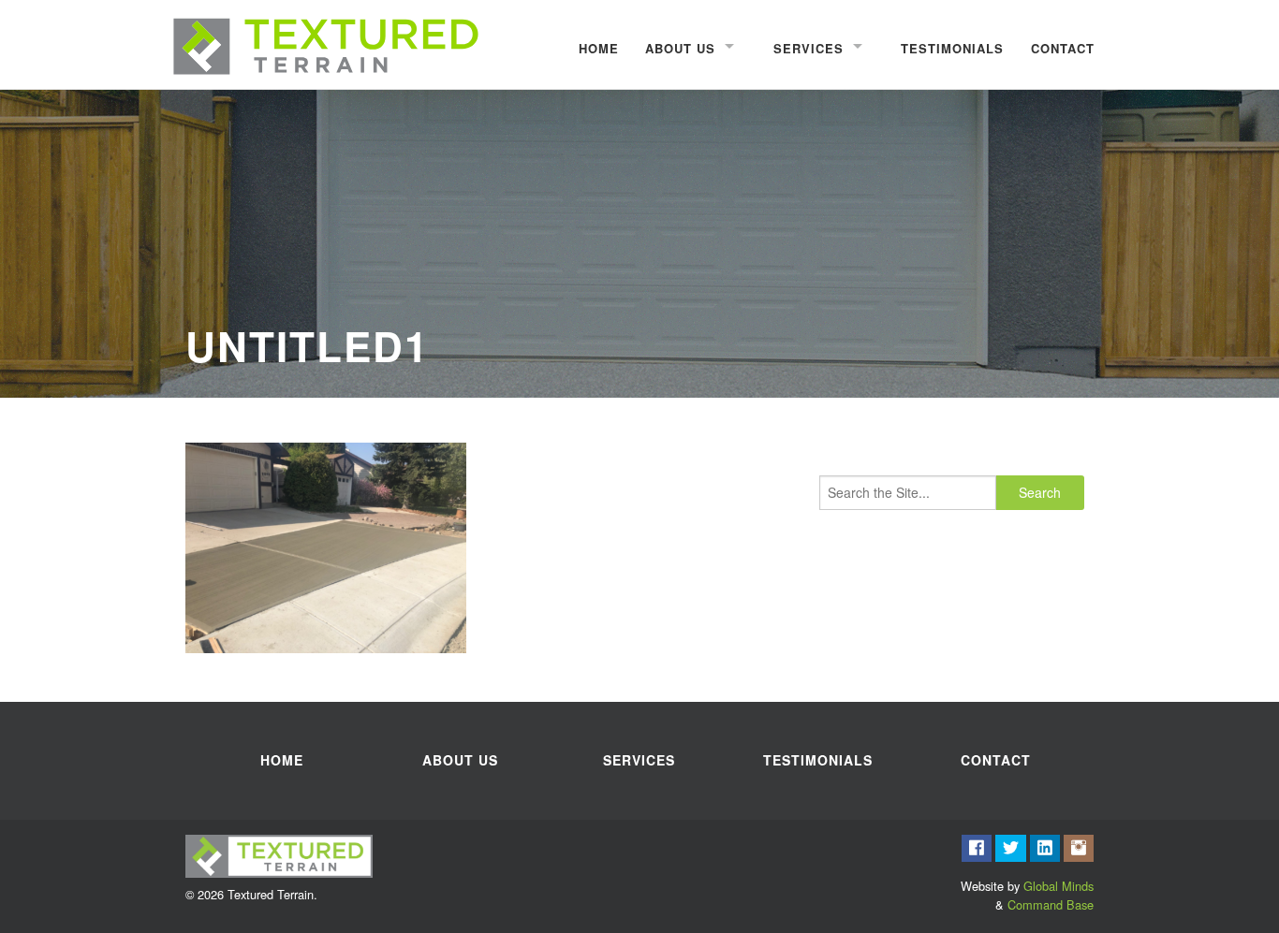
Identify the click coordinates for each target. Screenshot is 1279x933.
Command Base (1050, 904)
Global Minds (1058, 886)
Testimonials (952, 48)
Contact (1063, 48)
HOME (599, 48)
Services (808, 48)
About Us (680, 48)
